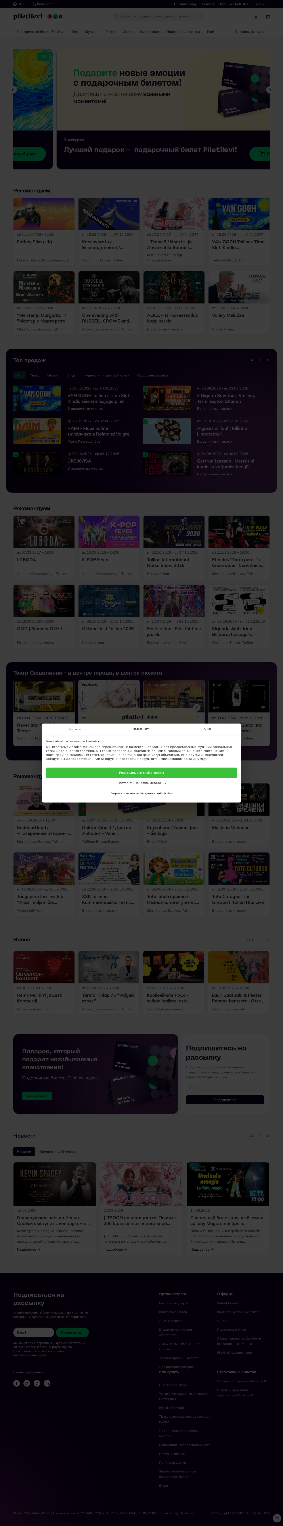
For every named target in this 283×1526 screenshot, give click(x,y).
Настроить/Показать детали (139, 783)
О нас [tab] (208, 728)
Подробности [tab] (141, 728)
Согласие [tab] (75, 729)
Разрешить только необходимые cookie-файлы (141, 793)
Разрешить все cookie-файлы (141, 773)
